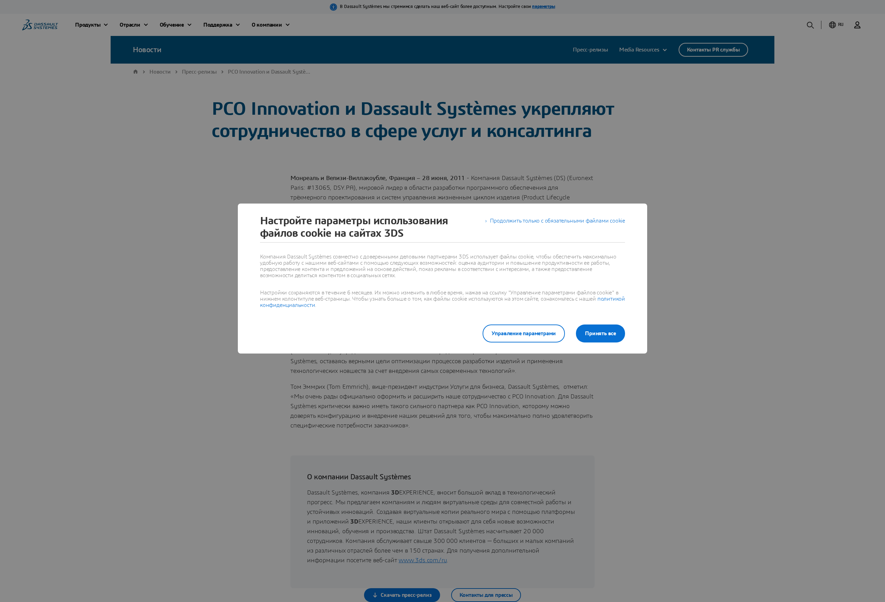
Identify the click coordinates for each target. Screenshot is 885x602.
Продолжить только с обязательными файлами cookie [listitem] (557, 221)
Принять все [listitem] (600, 333)
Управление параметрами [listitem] (524, 333)
